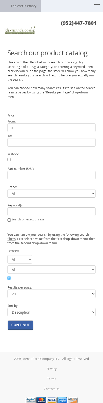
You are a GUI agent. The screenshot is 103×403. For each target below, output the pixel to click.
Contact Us (51, 389)
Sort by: (13, 306)
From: (12, 121)
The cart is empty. (24, 6)
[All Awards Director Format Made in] (20, 258)
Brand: (12, 187)
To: (10, 136)
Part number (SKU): (21, 169)
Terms (51, 379)
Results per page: (20, 287)
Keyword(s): (16, 205)
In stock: (13, 154)
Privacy (51, 369)
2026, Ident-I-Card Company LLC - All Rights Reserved (51, 359)
